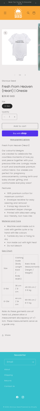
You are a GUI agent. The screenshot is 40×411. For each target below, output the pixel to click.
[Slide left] (14, 75)
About (7, 369)
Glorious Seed (15, 407)
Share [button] (8, 335)
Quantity (5, 112)
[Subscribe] (33, 362)
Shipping (8, 375)
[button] (5, 13)
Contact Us (9, 386)
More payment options (20, 139)
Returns (8, 380)
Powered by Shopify (29, 407)
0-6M (7, 106)
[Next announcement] (35, 3)
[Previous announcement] (4, 3)
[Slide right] (25, 75)
